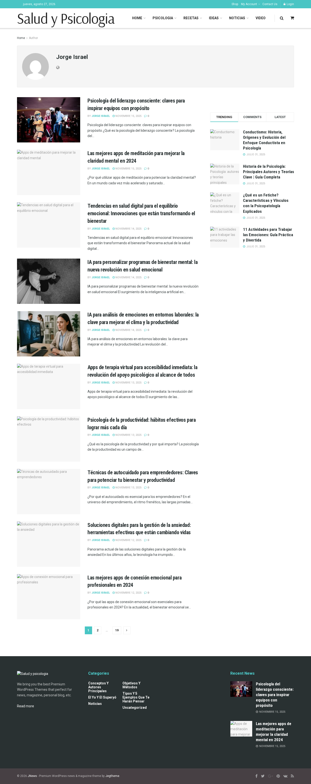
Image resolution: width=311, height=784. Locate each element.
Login (290, 4)
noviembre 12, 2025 (128, 540)
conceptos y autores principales (98, 687)
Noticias (237, 18)
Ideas (214, 18)
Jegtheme (112, 776)
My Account (249, 4)
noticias (95, 704)
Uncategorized (134, 707)
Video (261, 18)
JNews (32, 776)
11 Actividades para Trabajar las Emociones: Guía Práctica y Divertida (268, 235)
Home (137, 18)
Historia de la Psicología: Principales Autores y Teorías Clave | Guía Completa (268, 171)
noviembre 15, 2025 (128, 116)
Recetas (191, 18)
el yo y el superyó (102, 697)
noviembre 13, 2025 (128, 382)
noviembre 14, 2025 (128, 228)
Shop (235, 4)
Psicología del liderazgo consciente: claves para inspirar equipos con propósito (275, 694)
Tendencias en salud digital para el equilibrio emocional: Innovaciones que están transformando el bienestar (141, 213)
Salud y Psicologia (65, 18)
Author (33, 38)
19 (117, 630)
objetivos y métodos (131, 685)
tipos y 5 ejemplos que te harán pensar (135, 697)
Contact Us (269, 4)
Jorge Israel (101, 116)
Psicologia (163, 18)
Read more (25, 706)
